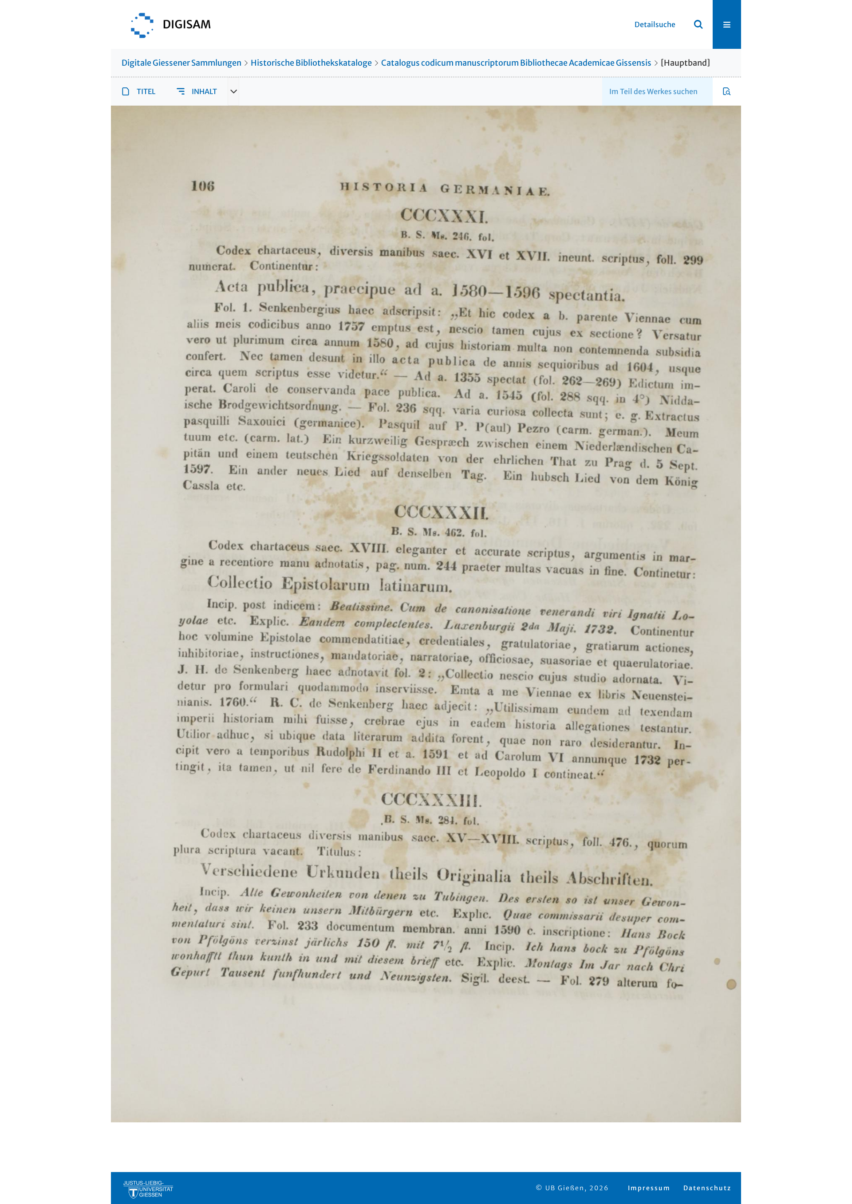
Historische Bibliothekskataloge (311, 63)
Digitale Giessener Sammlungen (181, 63)
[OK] (698, 24)
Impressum (649, 1188)
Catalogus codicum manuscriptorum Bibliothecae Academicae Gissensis (516, 63)
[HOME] (166, 24)
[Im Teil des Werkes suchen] (727, 91)
